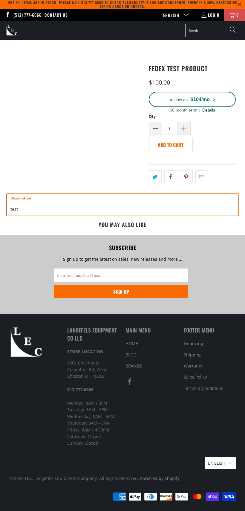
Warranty (193, 366)
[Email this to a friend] (201, 176)
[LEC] (12, 30)
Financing (193, 343)
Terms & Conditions (203, 388)
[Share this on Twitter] (155, 176)
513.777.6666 (92, 2)
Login (214, 15)
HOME (131, 343)
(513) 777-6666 (27, 15)
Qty (152, 116)
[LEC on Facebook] (7, 15)
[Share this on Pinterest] (186, 176)
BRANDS (133, 366)
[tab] (122, 198)
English (171, 15)
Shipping (193, 355)
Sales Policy (195, 377)
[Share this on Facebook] (170, 176)
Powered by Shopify (160, 478)
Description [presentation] (20, 198)
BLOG (131, 355)
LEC (28, 478)
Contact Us (56, 15)
